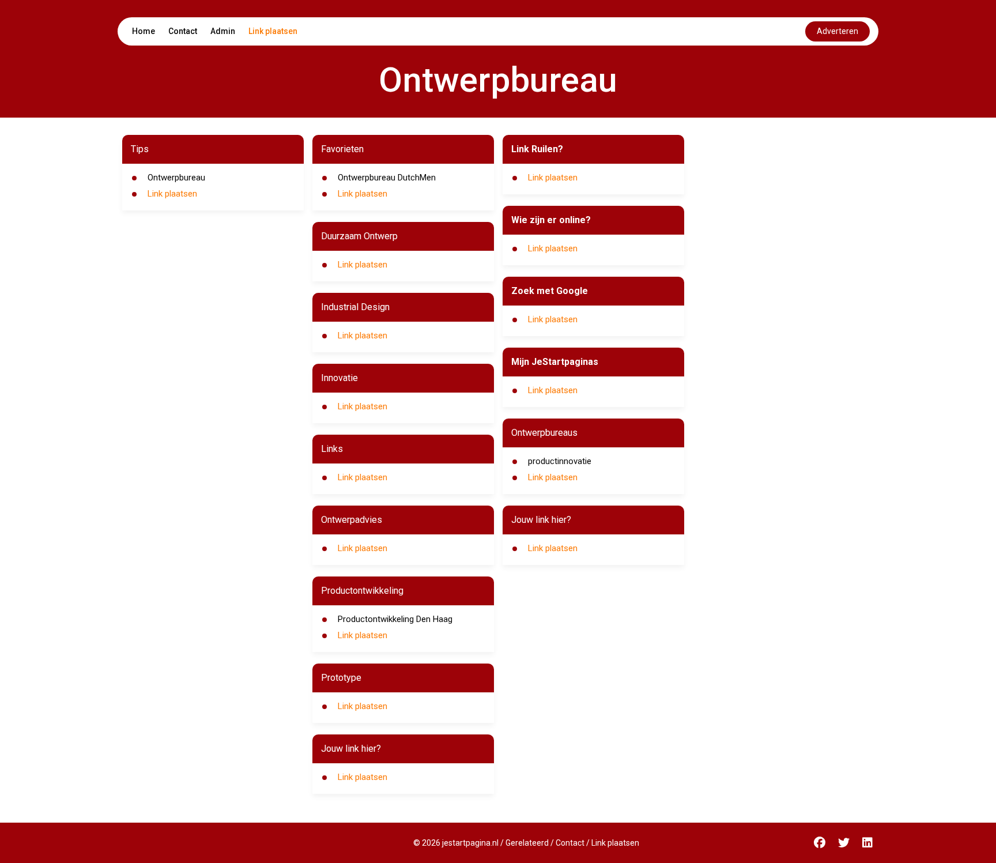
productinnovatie (559, 461)
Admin (222, 31)
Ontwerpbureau (176, 177)
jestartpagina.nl (470, 842)
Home (143, 31)
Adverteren (837, 31)
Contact (182, 31)
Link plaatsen (272, 31)
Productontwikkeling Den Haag (395, 619)
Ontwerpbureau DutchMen (387, 177)
